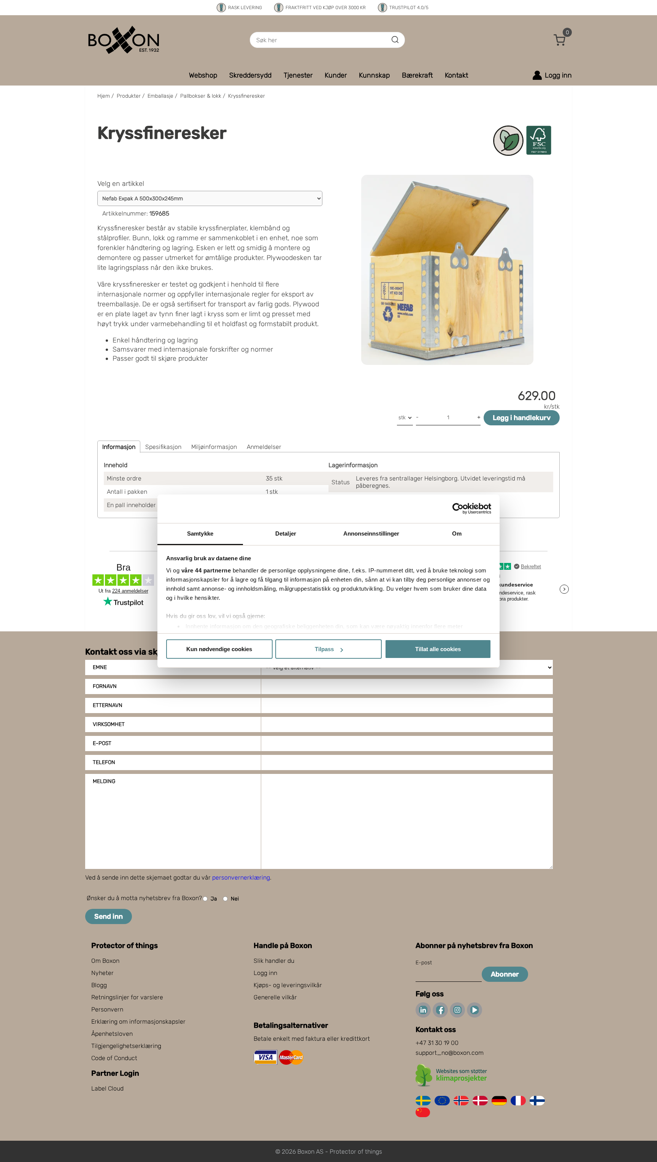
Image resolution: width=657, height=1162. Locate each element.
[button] (560, 40)
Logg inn (265, 973)
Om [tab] (457, 533)
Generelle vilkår (275, 997)
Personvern (107, 1009)
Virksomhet (109, 724)
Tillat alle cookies (438, 649)
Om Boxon (105, 960)
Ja (214, 899)
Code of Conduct (114, 1058)
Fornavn (105, 686)
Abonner (505, 974)
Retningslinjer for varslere (127, 997)
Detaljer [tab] (285, 533)
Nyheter (102, 973)
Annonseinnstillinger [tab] (371, 533)
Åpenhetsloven (112, 1033)
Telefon (104, 762)
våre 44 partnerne (206, 570)
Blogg (99, 985)
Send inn (108, 916)
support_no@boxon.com (450, 1052)
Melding (104, 781)
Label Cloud (107, 1088)
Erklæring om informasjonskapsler (138, 1021)
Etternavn (107, 705)
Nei (235, 899)
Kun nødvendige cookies (219, 649)
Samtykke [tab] (200, 533)
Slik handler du (274, 960)
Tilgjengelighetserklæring (126, 1045)
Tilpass (324, 649)
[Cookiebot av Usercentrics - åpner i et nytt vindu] (458, 508)
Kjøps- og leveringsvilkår (288, 985)
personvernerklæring (241, 877)
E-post (102, 743)
